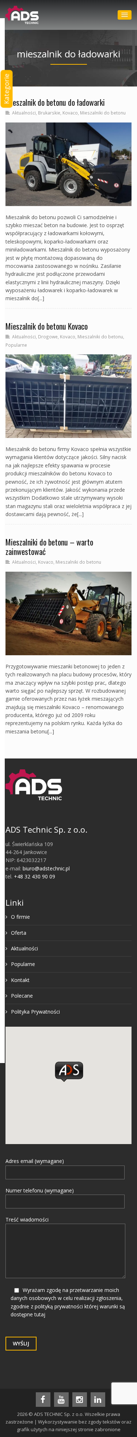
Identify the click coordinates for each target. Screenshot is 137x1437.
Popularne (16, 345)
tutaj (39, 1314)
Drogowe (48, 336)
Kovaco (70, 113)
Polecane (22, 995)
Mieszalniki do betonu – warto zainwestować (49, 546)
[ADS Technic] (22, 15)
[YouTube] (61, 1399)
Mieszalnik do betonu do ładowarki (55, 102)
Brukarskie (49, 113)
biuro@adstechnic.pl (46, 868)
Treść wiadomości (27, 1219)
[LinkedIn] (98, 1399)
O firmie (20, 916)
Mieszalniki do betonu (103, 113)
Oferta (18, 932)
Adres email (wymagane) (34, 1161)
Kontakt (20, 980)
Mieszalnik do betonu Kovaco (46, 326)
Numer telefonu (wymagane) (39, 1190)
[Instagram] (79, 1399)
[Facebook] (43, 1399)
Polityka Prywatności (35, 1011)
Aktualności (24, 113)
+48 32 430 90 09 (34, 876)
